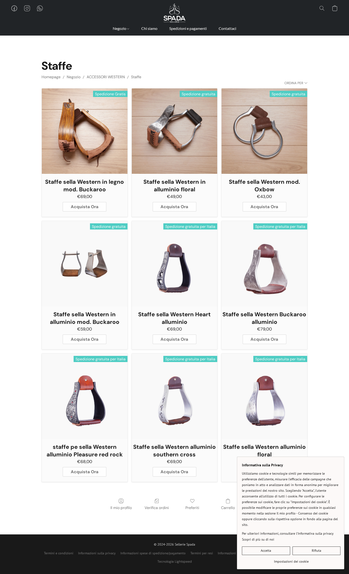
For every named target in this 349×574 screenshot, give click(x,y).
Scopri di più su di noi (258, 539)
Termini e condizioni (58, 553)
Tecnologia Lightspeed (174, 561)
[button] (174, 13)
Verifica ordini (157, 507)
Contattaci (227, 28)
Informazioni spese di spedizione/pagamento (153, 553)
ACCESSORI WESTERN (106, 76)
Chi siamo (149, 28)
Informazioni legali (231, 553)
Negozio (120, 28)
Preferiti (192, 507)
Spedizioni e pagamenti (188, 28)
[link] (291, 559)
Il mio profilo (121, 507)
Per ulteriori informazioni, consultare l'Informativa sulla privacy (288, 533)
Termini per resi (201, 553)
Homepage (51, 76)
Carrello (228, 507)
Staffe (136, 76)
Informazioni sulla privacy (97, 553)
